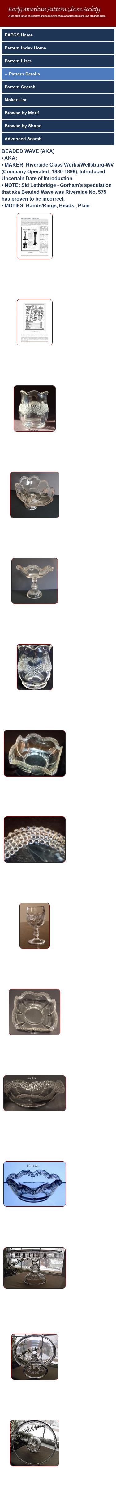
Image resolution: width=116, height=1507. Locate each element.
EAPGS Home (19, 34)
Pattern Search (20, 86)
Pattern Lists (18, 60)
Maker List (16, 99)
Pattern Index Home (25, 47)
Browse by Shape (23, 125)
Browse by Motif (22, 112)
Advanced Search (23, 138)
